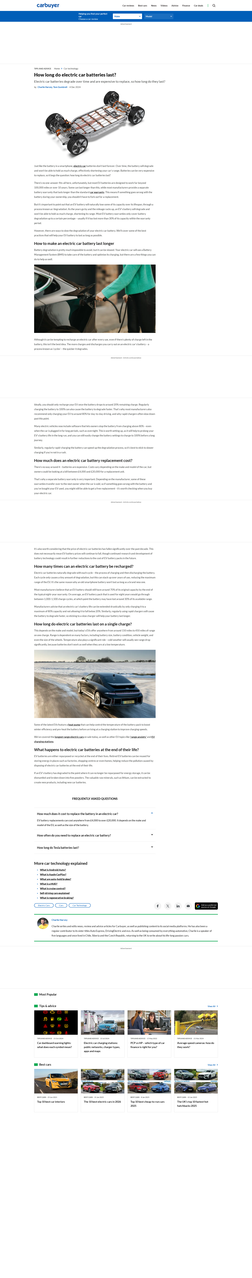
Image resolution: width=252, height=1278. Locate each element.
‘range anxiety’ (138, 736)
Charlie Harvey (45, 87)
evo (128, 930)
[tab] (95, 813)
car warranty (97, 192)
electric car (80, 165)
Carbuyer (121, 926)
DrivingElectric (113, 930)
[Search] (214, 5)
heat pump (74, 724)
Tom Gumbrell (60, 87)
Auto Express (97, 930)
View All (211, 1006)
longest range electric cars (69, 736)
